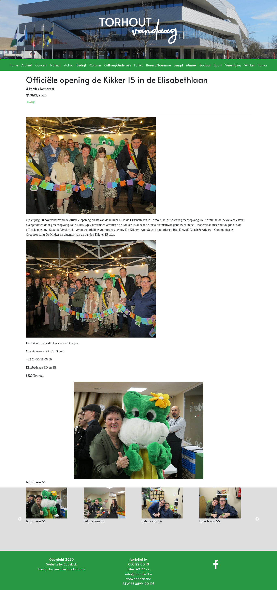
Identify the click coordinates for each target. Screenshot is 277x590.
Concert (41, 65)
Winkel (249, 65)
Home (14, 65)
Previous (20, 519)
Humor (262, 65)
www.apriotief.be (138, 578)
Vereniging (233, 65)
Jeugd (178, 65)
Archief (26, 65)
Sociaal (205, 65)
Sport (218, 65)
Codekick (70, 564)
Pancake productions (69, 569)
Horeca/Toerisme (158, 65)
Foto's (138, 65)
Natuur (55, 65)
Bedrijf (81, 65)
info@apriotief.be (138, 574)
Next (257, 519)
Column (95, 65)
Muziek (191, 65)
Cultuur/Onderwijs (117, 65)
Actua (68, 65)
